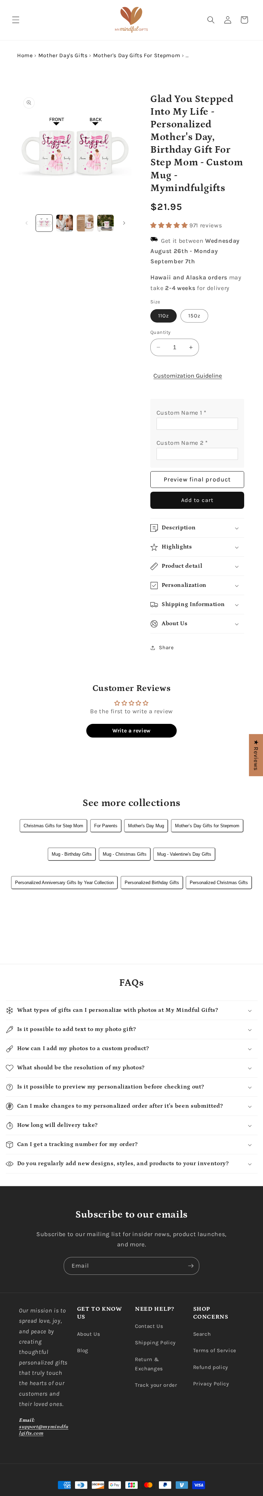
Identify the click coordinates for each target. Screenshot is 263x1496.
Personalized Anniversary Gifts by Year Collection (64, 882)
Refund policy (210, 1367)
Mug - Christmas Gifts (125, 854)
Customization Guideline (187, 375)
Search (202, 1334)
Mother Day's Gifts (63, 55)
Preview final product (197, 479)
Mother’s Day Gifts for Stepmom (207, 825)
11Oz (163, 316)
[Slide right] (124, 222)
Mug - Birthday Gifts (72, 854)
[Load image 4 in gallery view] (105, 223)
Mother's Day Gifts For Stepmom (136, 55)
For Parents (105, 825)
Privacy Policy (211, 1384)
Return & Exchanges (149, 1364)
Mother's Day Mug (146, 825)
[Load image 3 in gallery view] (85, 223)
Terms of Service (215, 1350)
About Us (88, 1334)
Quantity (160, 332)
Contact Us (149, 1326)
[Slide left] (26, 222)
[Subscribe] (191, 1266)
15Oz (194, 316)
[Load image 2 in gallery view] (64, 223)
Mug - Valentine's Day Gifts (184, 854)
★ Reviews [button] (256, 754)
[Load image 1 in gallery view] (44, 223)
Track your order (156, 1385)
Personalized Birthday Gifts (152, 882)
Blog (83, 1350)
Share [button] (166, 647)
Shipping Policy (155, 1343)
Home (25, 55)
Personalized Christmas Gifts (219, 882)
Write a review (131, 730)
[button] (16, 20)
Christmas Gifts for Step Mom (53, 825)
